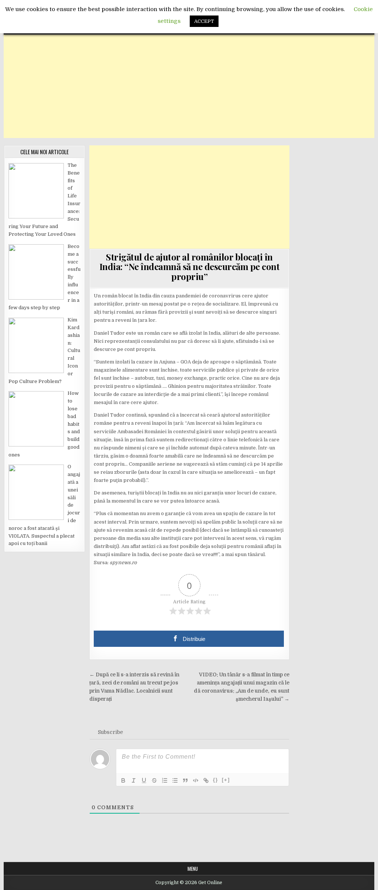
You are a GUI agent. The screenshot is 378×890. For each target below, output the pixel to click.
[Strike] (154, 780)
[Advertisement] (189, 86)
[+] (226, 780)
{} (215, 780)
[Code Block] (195, 780)
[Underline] (144, 780)
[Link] (206, 780)
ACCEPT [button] (204, 21)
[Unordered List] (175, 780)
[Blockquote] (185, 780)
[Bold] (123, 780)
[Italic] (133, 780)
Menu (193, 868)
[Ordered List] (164, 780)
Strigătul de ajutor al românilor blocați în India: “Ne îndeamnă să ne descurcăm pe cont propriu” (189, 266)
